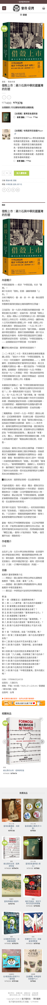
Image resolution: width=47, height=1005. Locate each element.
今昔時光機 (26, 995)
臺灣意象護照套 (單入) (33, 865)
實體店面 (19, 993)
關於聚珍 (11, 993)
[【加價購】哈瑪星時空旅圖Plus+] (33, 960)
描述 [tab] (3, 205)
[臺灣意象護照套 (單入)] (33, 847)
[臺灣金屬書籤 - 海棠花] (11, 810)
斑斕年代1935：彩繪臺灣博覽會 (33, 940)
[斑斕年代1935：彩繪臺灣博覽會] (33, 923)
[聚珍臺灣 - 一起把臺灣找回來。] (23, 8)
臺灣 (14, 184)
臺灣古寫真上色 (15, 995)
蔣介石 (19, 184)
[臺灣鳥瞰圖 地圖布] (11, 885)
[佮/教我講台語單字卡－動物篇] (11, 960)
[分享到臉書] (4, 190)
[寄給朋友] (18, 190)
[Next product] (4, 97)
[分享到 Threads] (13, 190)
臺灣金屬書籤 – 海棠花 (11, 827)
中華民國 (9, 184)
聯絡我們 (35, 995)
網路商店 (27, 993)
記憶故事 (35, 993)
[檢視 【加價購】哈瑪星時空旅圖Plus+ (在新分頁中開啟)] (15, 134)
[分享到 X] (9, 190)
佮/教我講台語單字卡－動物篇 (11, 977)
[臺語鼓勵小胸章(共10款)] (33, 810)
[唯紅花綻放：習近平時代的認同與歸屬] (33, 885)
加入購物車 (21, 173)
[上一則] (9, 97)
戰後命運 (11, 81)
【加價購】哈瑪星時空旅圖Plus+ (33, 977)
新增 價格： (30, 117)
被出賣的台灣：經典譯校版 (13, 770)
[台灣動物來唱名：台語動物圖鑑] (11, 923)
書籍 (3, 81)
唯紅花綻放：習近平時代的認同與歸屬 (33, 902)
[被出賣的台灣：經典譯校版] (11, 847)
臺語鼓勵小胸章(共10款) (33, 827)
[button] (4, 8)
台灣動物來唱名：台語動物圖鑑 (11, 940)
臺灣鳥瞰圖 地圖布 (11, 901)
